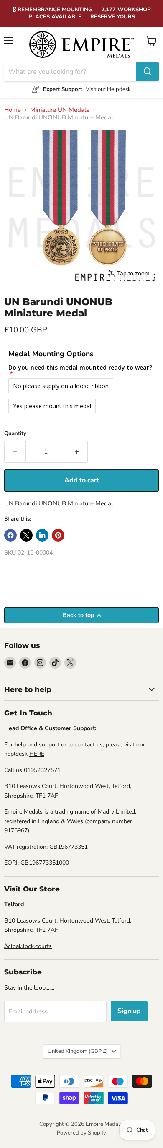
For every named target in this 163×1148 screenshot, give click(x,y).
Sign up (129, 1011)
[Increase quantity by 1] (77, 452)
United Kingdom (78, 1051)
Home (12, 110)
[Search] (147, 71)
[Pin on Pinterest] (58, 535)
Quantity (15, 433)
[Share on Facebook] (10, 535)
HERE (36, 754)
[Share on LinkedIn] (42, 535)
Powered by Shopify (81, 1133)
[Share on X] (26, 535)
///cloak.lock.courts (28, 946)
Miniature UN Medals (59, 110)
